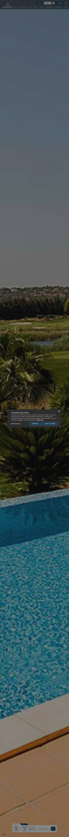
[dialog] (34, 418)
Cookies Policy (39, 420)
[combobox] (59, 411)
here (20, 420)
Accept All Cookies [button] (50, 423)
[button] (15, 424)
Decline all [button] (35, 423)
